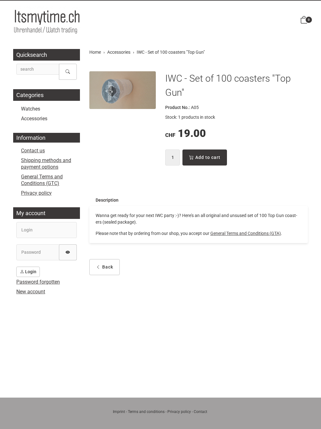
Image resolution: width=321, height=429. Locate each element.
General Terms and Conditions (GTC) (42, 180)
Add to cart (207, 157)
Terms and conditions (146, 412)
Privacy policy (36, 193)
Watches (30, 109)
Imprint (119, 412)
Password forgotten (38, 282)
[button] (304, 20)
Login (30, 271)
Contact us (33, 151)
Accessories (34, 119)
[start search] (68, 72)
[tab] (103, 200)
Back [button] (107, 266)
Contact (200, 412)
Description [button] (107, 200)
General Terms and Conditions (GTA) (245, 233)
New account (30, 292)
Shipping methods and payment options (46, 163)
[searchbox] (37, 69)
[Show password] (68, 252)
